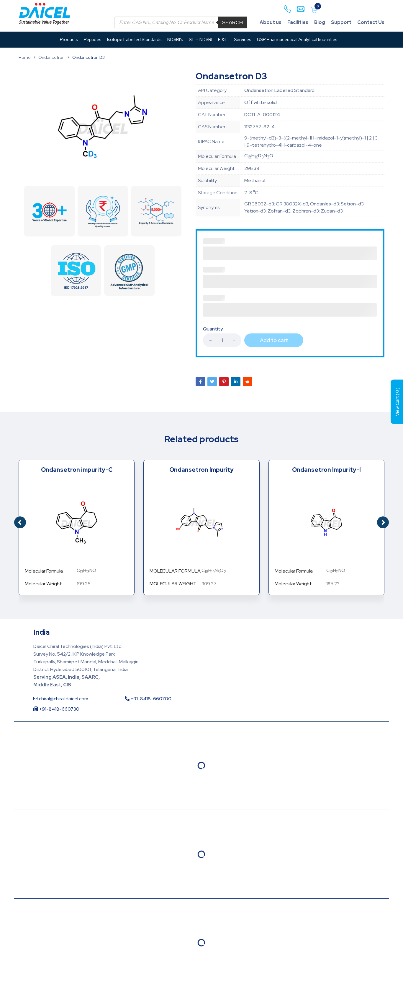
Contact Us (370, 22)
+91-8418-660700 (150, 699)
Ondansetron (51, 57)
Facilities (297, 22)
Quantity (213, 329)
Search (232, 22)
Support (341, 22)
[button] (383, 522)
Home (25, 57)
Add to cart (274, 340)
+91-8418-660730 (58, 709)
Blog (319, 22)
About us (270, 22)
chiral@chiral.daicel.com (63, 699)
